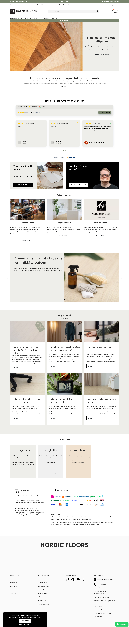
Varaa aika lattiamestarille (111, 1)
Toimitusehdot (42, 600)
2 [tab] (64, 299)
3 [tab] (66, 299)
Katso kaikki (64, 318)
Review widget (59, 157)
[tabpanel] (64, 46)
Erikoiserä (13, 582)
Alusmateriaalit (15, 590)
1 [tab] (62, 299)
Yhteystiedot (42, 579)
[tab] (63, 151)
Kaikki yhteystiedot (100, 591)
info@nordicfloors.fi (103, 587)
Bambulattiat (14, 579)
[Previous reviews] (13, 133)
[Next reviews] (116, 133)
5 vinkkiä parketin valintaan (99, 347)
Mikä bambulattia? (34, 4)
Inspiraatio (58, 4)
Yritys (42, 4)
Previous (8, 277)
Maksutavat (66, 4)
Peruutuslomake (43, 604)
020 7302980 (15, 1)
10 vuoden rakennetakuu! (64, 20)
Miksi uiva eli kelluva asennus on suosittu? (101, 400)
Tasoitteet (13, 593)
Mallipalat (13, 586)
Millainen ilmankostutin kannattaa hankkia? (60, 400)
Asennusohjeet (24, 4)
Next (121, 277)
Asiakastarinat (49, 4)
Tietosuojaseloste (43, 586)
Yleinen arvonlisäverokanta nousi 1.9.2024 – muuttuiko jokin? (25, 350)
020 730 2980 (101, 584)
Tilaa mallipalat (14, 4)
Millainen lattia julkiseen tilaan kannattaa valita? (26, 400)
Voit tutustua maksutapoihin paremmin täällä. (85, 525)
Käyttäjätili (116, 4)
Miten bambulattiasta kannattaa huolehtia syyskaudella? (64, 348)
